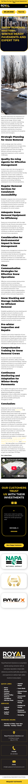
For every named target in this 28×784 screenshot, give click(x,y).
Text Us (21, 12)
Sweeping (21, 715)
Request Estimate (14, 782)
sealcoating (9, 440)
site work (16, 441)
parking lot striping (7, 441)
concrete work (16, 438)
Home (6, 687)
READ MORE (14, 529)
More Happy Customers (14, 545)
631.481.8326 (9, 12)
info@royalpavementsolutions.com (14, 767)
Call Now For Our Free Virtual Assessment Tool (14, 2)
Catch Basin (21, 688)
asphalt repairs (17, 440)
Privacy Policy (8, 695)
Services (6, 691)
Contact (6, 693)
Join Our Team (8, 700)
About (6, 689)
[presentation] (12, 503)
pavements (18, 410)
